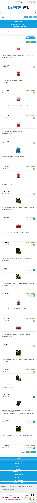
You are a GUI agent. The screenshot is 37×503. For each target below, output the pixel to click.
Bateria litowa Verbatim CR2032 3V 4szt (12, 80)
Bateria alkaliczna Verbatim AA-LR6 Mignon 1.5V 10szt (16, 334)
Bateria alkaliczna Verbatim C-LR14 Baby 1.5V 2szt (15, 182)
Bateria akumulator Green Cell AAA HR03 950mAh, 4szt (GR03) (18, 359)
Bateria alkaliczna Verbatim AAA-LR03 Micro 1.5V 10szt (16, 232)
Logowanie (26, 17)
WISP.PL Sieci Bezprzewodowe (9, 486)
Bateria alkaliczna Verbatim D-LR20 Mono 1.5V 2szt (15, 309)
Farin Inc (13, 490)
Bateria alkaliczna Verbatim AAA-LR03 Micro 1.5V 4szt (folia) (17, 55)
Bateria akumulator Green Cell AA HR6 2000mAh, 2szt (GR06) (17, 258)
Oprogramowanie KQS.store (7, 489)
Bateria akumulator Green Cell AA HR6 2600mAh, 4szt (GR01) (17, 435)
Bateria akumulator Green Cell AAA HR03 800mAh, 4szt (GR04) (18, 283)
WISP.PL (19, 7)
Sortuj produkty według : (7, 31)
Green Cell (9, 209)
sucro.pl (8, 490)
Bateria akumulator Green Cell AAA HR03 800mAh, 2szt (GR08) (18, 207)
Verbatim (9, 57)
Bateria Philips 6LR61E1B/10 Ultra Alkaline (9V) (14, 156)
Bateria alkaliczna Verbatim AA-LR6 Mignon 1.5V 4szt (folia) (17, 106)
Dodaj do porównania (30, 64)
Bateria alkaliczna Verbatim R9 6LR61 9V (12, 131)
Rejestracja (30, 17)
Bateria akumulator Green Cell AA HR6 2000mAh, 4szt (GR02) (17, 385)
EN (21, 2)
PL (18, 2)
